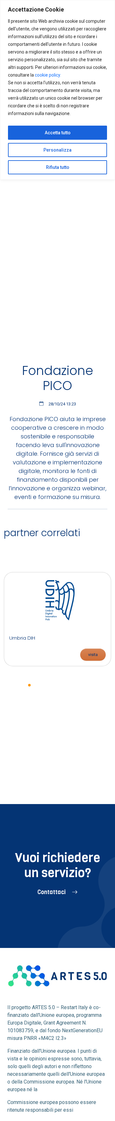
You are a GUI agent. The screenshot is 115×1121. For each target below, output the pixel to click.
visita (93, 654)
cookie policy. (48, 75)
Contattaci (52, 892)
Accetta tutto (58, 132)
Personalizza (57, 150)
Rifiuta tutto (57, 167)
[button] (29, 685)
